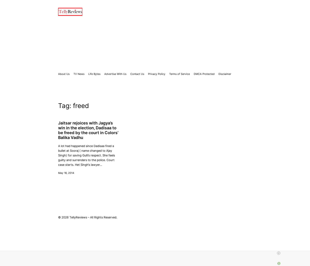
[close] (278, 253)
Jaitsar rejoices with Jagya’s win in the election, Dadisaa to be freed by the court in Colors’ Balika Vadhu (88, 130)
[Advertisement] (155, 43)
